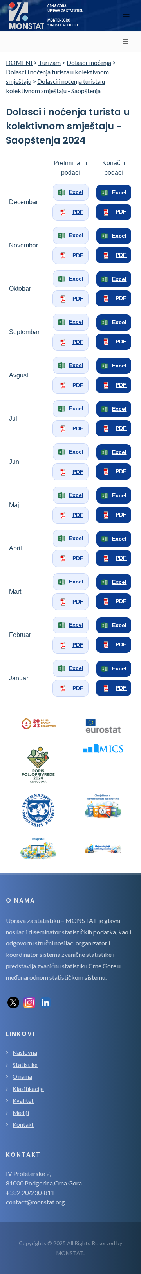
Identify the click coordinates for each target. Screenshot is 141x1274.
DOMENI (19, 62)
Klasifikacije (28, 1088)
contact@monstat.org (35, 1202)
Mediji (21, 1112)
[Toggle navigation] (126, 16)
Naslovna (25, 1052)
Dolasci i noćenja (89, 62)
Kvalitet (23, 1100)
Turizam (49, 62)
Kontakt (23, 1124)
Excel (76, 192)
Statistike (25, 1064)
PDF (77, 212)
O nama (22, 1076)
